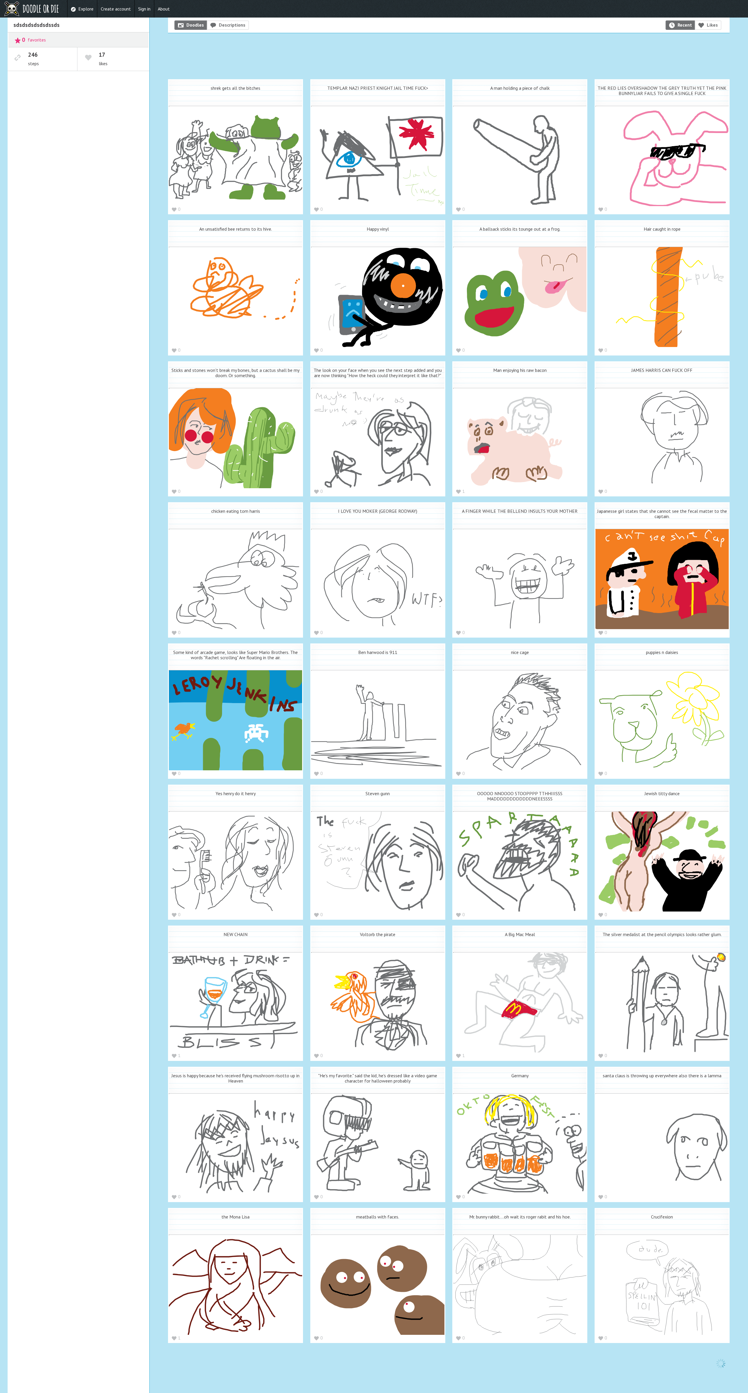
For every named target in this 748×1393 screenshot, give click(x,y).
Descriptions (232, 25)
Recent (685, 25)
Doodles (195, 25)
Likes (712, 25)
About (164, 9)
